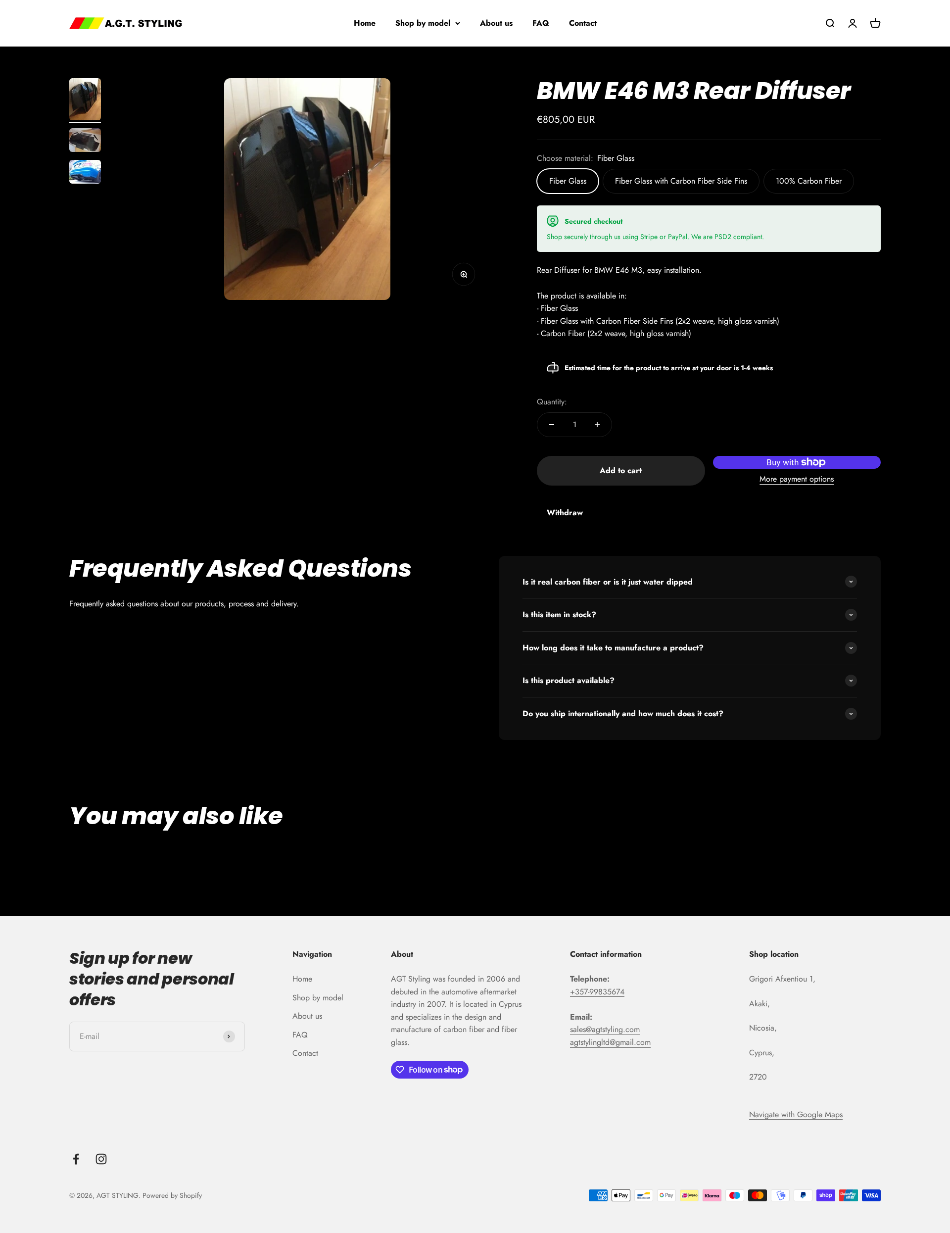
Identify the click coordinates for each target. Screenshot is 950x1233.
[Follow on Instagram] (101, 1159)
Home (365, 23)
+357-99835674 (597, 991)
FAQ (540, 23)
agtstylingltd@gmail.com (610, 1042)
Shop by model (422, 23)
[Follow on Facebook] (76, 1159)
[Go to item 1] (85, 100)
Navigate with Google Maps (796, 1114)
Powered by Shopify (172, 1195)
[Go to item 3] (85, 173)
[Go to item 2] (85, 141)
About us (496, 23)
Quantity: (552, 401)
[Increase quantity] (597, 425)
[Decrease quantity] (551, 425)
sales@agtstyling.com (605, 1029)
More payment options (797, 479)
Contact (583, 23)
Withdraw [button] (565, 512)
